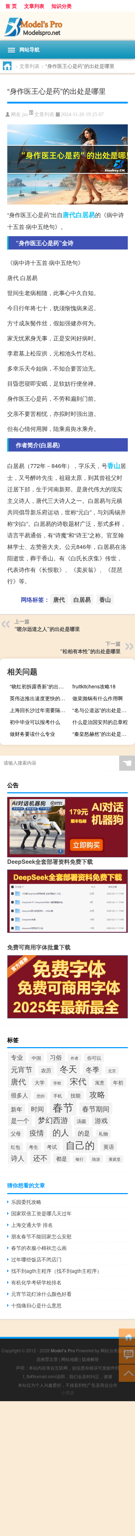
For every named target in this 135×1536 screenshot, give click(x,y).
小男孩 (67, 1392)
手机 (57, 1095)
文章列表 (34, 5)
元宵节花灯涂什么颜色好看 (41, 1293)
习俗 (56, 1057)
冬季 (92, 1069)
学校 (57, 1083)
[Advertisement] (67, 1468)
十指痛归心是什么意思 (36, 1305)
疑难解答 (90, 1359)
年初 (118, 1082)
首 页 (11, 5)
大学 (40, 1082)
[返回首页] (127, 1337)
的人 (61, 1132)
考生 (33, 1146)
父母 (16, 1133)
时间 (37, 1108)
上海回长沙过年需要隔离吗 (40, 710)
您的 (41, 1096)
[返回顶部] (127, 1373)
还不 (40, 1157)
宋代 (78, 1081)
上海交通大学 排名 (32, 1224)
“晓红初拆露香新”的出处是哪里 (40, 686)
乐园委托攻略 (26, 1201)
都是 (61, 1158)
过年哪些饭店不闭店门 (36, 1259)
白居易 (85, 214)
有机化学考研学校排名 (36, 1282)
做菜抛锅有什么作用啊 (97, 698)
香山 (113, 465)
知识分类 (61, 5)
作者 (74, 1058)
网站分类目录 (113, 1350)
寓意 (99, 1082)
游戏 (101, 1120)
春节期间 (95, 1108)
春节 (63, 1106)
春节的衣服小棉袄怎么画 (39, 1247)
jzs (25, 114)
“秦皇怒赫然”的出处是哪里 (101, 733)
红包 (15, 1146)
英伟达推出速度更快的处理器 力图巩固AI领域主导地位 (40, 698)
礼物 (103, 1134)
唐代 (69, 214)
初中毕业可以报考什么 (35, 721)
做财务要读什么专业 (32, 733)
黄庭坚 (115, 1159)
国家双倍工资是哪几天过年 (41, 1213)
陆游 (96, 1159)
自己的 (80, 1144)
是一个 (20, 1120)
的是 (84, 1132)
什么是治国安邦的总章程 (100, 721)
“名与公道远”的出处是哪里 (101, 710)
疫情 (37, 1132)
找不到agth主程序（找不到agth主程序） (56, 1270)
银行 (80, 1159)
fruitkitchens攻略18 (94, 686)
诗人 (17, 1158)
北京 (112, 1070)
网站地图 (69, 1359)
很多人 (19, 1095)
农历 (46, 1070)
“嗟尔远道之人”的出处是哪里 (47, 628)
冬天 (68, 1068)
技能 (76, 1095)
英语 (108, 1146)
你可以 (94, 1057)
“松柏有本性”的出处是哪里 (90, 651)
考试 (52, 1146)
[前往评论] (127, 1355)
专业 (17, 1057)
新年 (16, 1109)
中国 (36, 1057)
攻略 (97, 1094)
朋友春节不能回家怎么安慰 (41, 1236)
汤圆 (81, 1121)
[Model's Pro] (67, 26)
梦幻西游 (53, 1119)
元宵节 (21, 1069)
